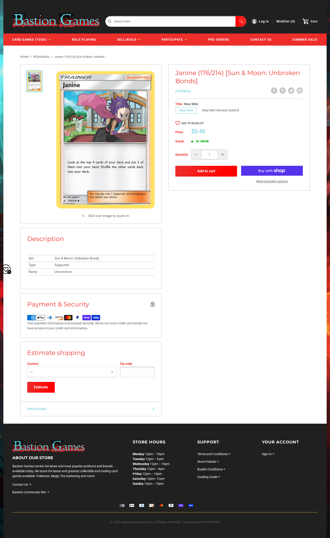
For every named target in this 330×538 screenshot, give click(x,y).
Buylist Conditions (209, 469)
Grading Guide (207, 477)
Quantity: (182, 154)
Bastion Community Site (29, 492)
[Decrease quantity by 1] (196, 154)
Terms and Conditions (212, 454)
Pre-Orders (218, 39)
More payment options (272, 181)
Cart (314, 21)
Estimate (41, 387)
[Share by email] (300, 90)
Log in (264, 21)
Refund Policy (36, 409)
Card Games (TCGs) (30, 39)
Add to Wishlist (192, 123)
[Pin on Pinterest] (282, 90)
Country (32, 363)
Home (24, 56)
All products (41, 56)
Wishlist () (285, 21)
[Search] (240, 21)
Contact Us (261, 39)
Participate (173, 39)
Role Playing (84, 39)
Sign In (266, 454)
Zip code (126, 363)
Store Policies (206, 461)
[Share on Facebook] (274, 90)
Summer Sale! (305, 39)
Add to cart (206, 171)
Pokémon (183, 91)
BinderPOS (212, 522)
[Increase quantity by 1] (222, 154)
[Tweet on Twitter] (291, 90)
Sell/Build (127, 39)
